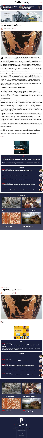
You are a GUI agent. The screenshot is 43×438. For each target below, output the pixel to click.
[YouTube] (23, 425)
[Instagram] (20, 425)
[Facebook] (17, 425)
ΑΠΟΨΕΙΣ (2, 23)
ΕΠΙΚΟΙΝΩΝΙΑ (27, 428)
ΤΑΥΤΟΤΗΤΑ (21, 428)
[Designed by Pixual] (21, 434)
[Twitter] (26, 425)
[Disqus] (21, 245)
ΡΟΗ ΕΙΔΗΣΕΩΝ (4, 9)
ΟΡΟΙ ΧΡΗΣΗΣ (15, 428)
